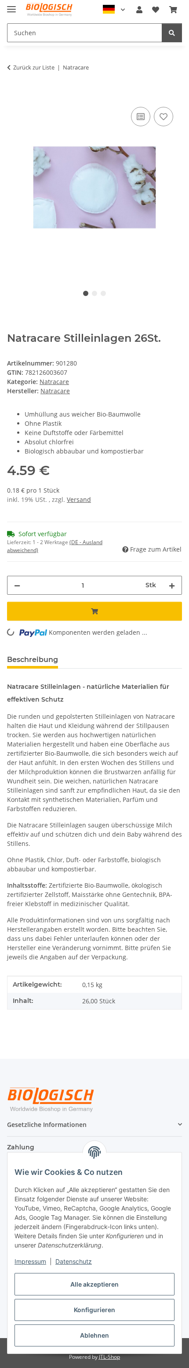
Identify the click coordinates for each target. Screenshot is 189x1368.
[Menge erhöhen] (172, 585)
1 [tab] (85, 293)
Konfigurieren (94, 1309)
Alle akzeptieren (94, 1284)
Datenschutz (73, 1261)
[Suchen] (172, 32)
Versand (79, 499)
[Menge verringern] (17, 585)
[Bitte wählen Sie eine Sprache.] (113, 9)
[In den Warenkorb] (14, 95)
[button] (139, 9)
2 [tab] (94, 293)
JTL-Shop (109, 1357)
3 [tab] (103, 293)
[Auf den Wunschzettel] (163, 116)
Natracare (54, 381)
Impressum (30, 1261)
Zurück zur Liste (34, 67)
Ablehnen (94, 1335)
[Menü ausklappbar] (11, 5)
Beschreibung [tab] (32, 659)
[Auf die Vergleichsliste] (140, 116)
